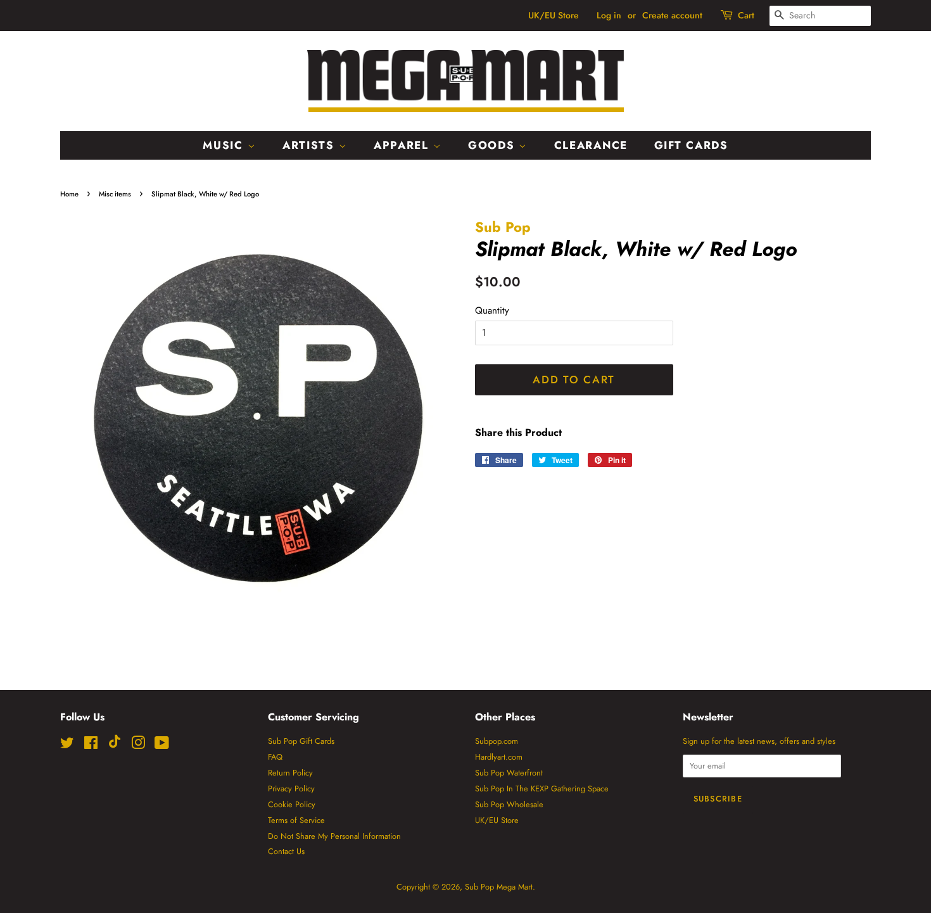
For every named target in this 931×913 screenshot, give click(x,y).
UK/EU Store (553, 15)
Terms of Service (296, 820)
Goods (493, 145)
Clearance (591, 145)
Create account (672, 15)
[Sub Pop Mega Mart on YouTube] (162, 745)
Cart (746, 15)
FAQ (275, 757)
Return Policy (290, 773)
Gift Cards (691, 145)
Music (225, 145)
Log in (609, 15)
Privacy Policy (291, 788)
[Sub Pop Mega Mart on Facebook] (91, 745)
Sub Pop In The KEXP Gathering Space (542, 788)
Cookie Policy (291, 804)
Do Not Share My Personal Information (334, 836)
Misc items (115, 194)
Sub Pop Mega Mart (499, 887)
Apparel (403, 145)
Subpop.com (496, 741)
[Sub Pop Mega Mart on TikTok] (115, 745)
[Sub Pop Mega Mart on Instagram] (138, 745)
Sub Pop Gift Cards (301, 741)
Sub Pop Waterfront (509, 773)
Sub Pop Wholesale (509, 804)
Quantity (492, 310)
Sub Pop (503, 227)
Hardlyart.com (498, 757)
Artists (310, 145)
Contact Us (286, 851)
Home (69, 194)
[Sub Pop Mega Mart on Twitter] (67, 745)
